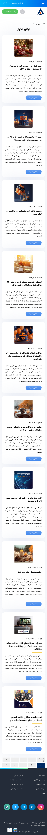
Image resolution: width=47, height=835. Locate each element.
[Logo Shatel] (40, 11)
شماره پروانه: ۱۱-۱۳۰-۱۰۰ (33, 832)
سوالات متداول (40, 789)
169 (6, 765)
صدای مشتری (18, 775)
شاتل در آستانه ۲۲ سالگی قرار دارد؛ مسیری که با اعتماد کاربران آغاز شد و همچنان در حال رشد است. (24, 356)
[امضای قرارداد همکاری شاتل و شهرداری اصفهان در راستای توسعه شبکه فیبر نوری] (23, 699)
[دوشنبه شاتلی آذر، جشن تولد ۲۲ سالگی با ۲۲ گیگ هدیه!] (23, 193)
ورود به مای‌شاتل (8, 11)
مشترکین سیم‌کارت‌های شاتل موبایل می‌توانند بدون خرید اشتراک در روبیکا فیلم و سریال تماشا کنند (24, 646)
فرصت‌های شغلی (39, 780)
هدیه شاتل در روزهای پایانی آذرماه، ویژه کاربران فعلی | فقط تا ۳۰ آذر (26, 67)
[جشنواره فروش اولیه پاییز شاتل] (23, 554)
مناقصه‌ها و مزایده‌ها (16, 780)
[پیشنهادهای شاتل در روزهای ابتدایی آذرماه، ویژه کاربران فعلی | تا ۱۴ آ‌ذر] (23, 409)
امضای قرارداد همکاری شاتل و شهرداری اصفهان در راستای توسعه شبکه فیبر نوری (26, 719)
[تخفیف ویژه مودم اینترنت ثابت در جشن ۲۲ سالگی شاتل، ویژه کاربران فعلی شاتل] (23, 264)
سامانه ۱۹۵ (21, 832)
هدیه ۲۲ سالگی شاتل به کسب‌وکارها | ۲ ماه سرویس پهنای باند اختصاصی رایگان (24, 138)
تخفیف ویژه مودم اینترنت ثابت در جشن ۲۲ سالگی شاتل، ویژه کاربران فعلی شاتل (24, 284)
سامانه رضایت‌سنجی (16, 789)
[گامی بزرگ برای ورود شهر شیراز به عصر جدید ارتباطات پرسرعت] (23, 480)
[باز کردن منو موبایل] (43, 3)
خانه (44, 24)
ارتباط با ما (42, 775)
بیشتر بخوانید (33, 97)
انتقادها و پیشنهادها (16, 784)
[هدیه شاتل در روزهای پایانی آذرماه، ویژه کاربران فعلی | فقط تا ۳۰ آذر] (23, 48)
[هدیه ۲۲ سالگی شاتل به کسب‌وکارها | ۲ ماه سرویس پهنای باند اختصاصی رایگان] (23, 119)
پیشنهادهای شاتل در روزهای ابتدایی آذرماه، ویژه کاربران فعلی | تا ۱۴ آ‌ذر (24, 429)
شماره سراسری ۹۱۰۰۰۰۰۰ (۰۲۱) (12, 3)
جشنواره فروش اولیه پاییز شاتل (29, 572)
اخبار (39, 24)
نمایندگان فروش (40, 784)
